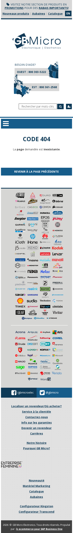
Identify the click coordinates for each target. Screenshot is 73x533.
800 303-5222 (37, 72)
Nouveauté (36, 480)
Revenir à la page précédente (36, 171)
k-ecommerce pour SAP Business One (39, 529)
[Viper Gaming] (45, 312)
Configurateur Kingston (36, 506)
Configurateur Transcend (36, 511)
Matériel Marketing (36, 486)
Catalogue (55, 13)
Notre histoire (37, 443)
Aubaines (38, 13)
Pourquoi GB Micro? (36, 448)
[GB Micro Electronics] (36, 41)
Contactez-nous (36, 417)
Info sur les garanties (36, 422)
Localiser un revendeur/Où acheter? (36, 406)
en (68, 13)
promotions (14, 8)
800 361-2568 (48, 87)
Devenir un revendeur (36, 428)
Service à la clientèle (36, 411)
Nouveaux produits (16, 13)
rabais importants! (54, 8)
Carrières (36, 433)
